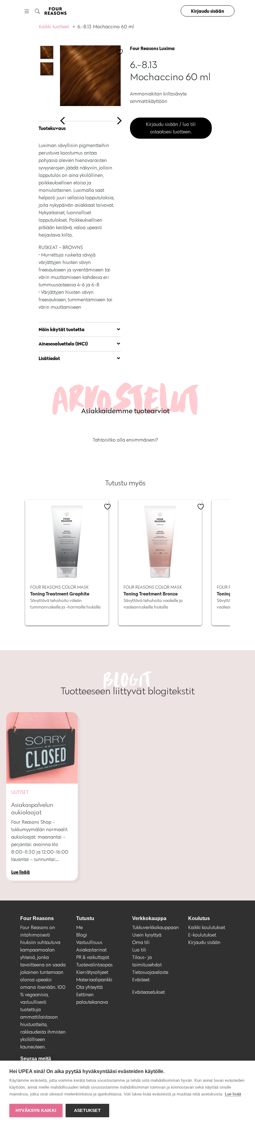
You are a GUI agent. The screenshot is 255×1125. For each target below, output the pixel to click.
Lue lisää (233, 1094)
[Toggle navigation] (27, 11)
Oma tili (141, 942)
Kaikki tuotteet (54, 27)
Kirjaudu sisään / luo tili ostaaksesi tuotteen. (171, 128)
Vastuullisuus (89, 942)
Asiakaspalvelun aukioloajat (32, 808)
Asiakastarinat (91, 950)
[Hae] (37, 11)
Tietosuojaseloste (150, 972)
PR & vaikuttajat (92, 957)
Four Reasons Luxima (152, 48)
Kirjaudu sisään (207, 11)
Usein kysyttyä (146, 935)
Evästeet (141, 980)
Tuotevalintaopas (94, 965)
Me (79, 927)
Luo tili (139, 950)
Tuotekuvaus (52, 128)
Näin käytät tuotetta (62, 329)
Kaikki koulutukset (206, 927)
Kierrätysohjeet (92, 972)
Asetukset (87, 1110)
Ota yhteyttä (89, 987)
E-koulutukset (202, 935)
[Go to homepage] (55, 11)
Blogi (81, 935)
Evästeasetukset (148, 992)
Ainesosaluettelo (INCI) (63, 343)
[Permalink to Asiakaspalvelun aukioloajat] (42, 748)
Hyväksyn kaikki (36, 1110)
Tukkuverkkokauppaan (155, 927)
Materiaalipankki (94, 980)
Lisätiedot (49, 358)
